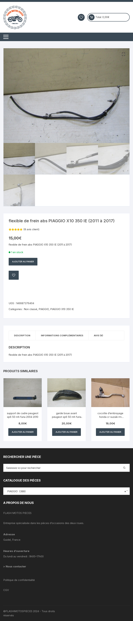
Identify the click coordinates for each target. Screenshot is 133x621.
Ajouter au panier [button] (23, 432)
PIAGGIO (44, 309)
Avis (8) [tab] (98, 335)
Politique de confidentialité (19, 580)
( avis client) (31, 229)
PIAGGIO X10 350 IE (62, 309)
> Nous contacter (15, 566)
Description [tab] (22, 335)
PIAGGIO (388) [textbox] (65, 491)
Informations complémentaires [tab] (62, 335)
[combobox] (66, 491)
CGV (6, 590)
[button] (123, 54)
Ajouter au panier (23, 261)
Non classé (30, 309)
